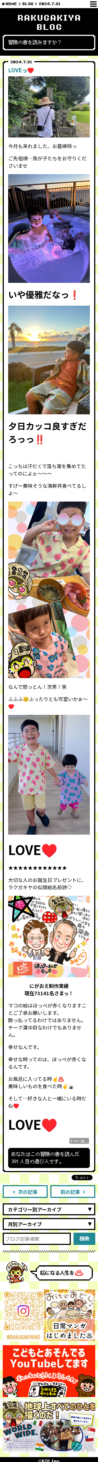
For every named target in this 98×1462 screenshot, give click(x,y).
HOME (11, 3)
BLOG (27, 3)
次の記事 (28, 1191)
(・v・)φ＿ (79, 1140)
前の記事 (70, 1191)
